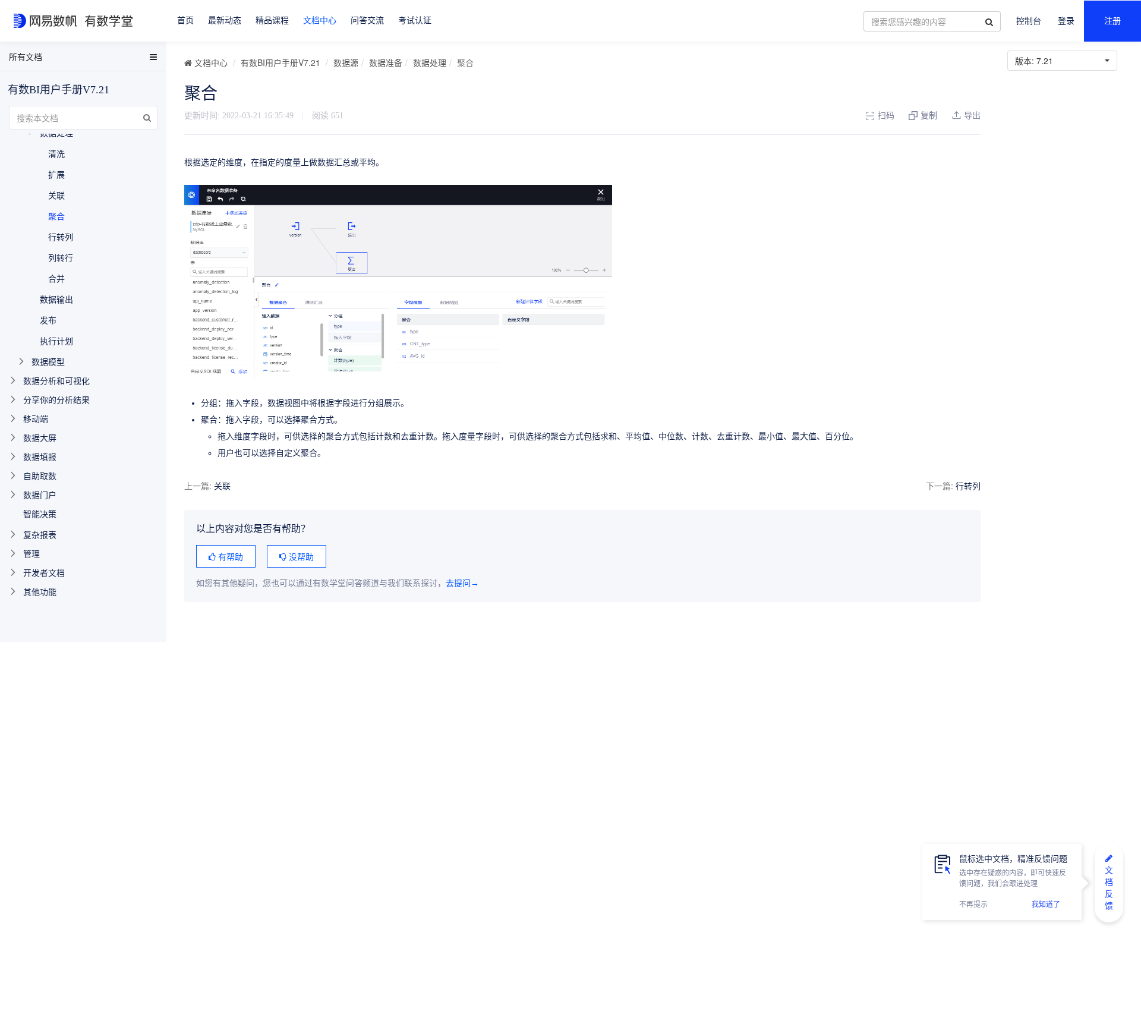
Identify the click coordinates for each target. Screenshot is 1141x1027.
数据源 (345, 62)
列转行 (60, 257)
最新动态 (224, 20)
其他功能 (39, 591)
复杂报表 (39, 534)
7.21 (1036, 61)
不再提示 (973, 904)
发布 (48, 320)
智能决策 (39, 513)
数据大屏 (39, 437)
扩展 (56, 174)
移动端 (35, 418)
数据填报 (39, 456)
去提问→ (462, 583)
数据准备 (385, 62)
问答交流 (367, 20)
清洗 (56, 153)
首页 (185, 20)
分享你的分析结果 (56, 399)
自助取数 (39, 475)
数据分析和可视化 (56, 380)
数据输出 (56, 299)
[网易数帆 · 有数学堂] (75, 21)
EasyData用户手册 (38, 59)
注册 (1112, 21)
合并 (56, 278)
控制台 (1028, 21)
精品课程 (272, 20)
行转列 (968, 486)
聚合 (56, 216)
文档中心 (319, 20)
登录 (1066, 21)
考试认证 (414, 20)
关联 (222, 486)
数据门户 (39, 494)
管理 (31, 553)
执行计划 (56, 340)
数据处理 (429, 62)
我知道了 (1046, 904)
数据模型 (48, 361)
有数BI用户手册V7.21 (280, 62)
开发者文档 (44, 572)
